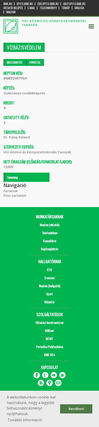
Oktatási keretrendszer (49, 322)
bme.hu (7, 3)
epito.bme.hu (25, 3)
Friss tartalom (14, 195)
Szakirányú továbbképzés (24, 93)
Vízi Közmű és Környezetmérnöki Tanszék (37, 152)
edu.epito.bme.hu (48, 3)
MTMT (49, 338)
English (79, 7)
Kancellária (49, 240)
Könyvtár (49, 301)
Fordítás (35, 62)
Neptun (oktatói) (49, 224)
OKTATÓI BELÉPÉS (13, 7)
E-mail (31, 7)
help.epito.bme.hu (74, 3)
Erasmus (49, 277)
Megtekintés (14, 62)
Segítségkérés (49, 248)
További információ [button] (24, 419)
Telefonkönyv (48, 7)
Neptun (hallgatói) (49, 285)
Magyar (11, 12)
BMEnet (49, 330)
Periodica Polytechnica (49, 346)
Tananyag (12, 177)
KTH (49, 269)
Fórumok (10, 191)
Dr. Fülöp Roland (16, 137)
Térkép (65, 7)
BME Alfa (49, 354)
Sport (49, 293)
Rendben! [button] (76, 409)
